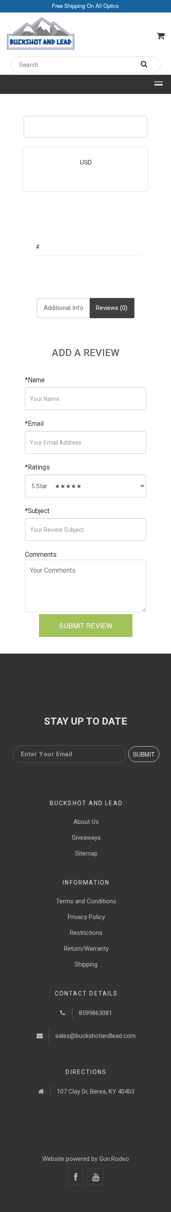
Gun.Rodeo (114, 1159)
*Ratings (37, 467)
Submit (144, 754)
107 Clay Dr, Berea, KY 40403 (95, 1091)
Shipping (86, 964)
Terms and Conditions (86, 901)
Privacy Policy (86, 917)
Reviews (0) (111, 308)
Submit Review (85, 625)
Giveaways (86, 837)
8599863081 (95, 1013)
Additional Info (63, 308)
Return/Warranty (86, 948)
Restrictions (86, 933)
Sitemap (86, 853)
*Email (34, 424)
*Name (35, 380)
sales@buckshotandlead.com (95, 1036)
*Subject (37, 511)
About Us (86, 822)
